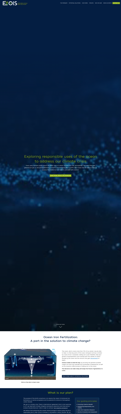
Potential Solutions (75, 3)
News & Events (107, 3)
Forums (91, 3)
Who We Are (98, 3)
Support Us (116, 3)
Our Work (85, 3)
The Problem (63, 3)
